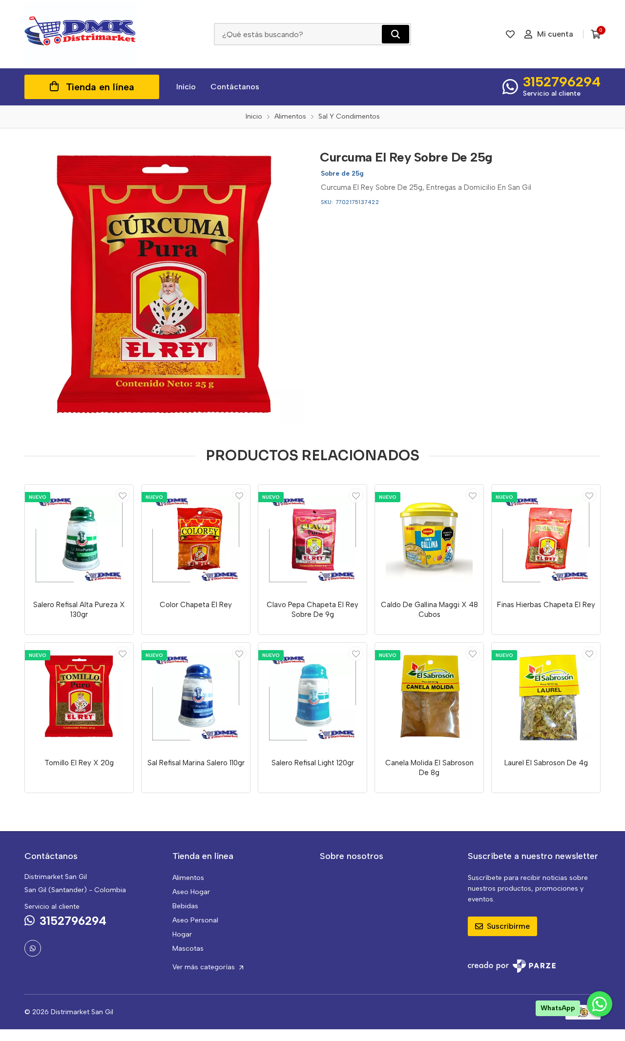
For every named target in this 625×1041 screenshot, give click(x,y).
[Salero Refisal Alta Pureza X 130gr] (79, 539)
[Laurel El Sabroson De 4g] (546, 697)
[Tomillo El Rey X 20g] (79, 697)
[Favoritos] (510, 34)
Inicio (186, 86)
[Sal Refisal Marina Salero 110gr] (196, 697)
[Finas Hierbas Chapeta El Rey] (546, 539)
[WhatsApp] (32, 948)
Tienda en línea (100, 87)
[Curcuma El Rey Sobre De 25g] (164, 283)
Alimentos (188, 878)
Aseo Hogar (191, 892)
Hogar (182, 934)
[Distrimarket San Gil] (80, 34)
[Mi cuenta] (122, 495)
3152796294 (562, 81)
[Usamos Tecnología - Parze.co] (512, 966)
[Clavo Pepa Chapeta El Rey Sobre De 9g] (312, 539)
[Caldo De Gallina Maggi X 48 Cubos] (429, 539)
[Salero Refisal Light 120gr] (312, 697)
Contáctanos (234, 86)
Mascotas (188, 948)
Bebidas (185, 906)
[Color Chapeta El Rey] (196, 539)
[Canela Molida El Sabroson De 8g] (429, 697)
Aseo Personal (195, 920)
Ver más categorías (204, 967)
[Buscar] (395, 34)
